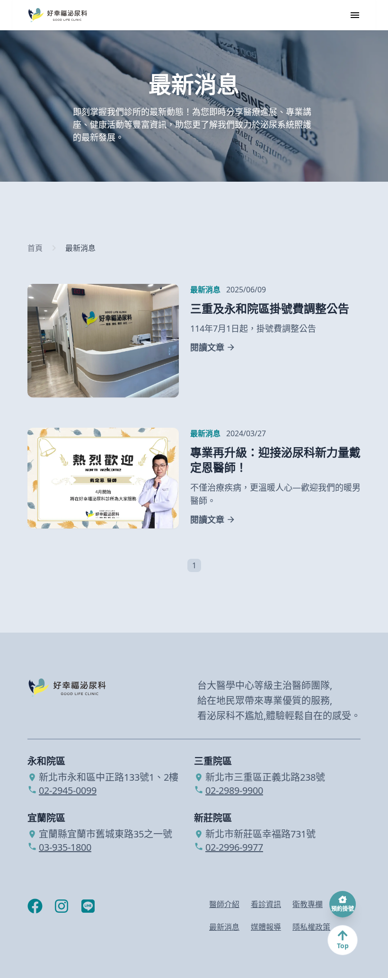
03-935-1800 (65, 847)
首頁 (35, 248)
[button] (178, 560)
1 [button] (194, 565)
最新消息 (80, 248)
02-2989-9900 (234, 790)
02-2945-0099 (68, 790)
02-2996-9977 (234, 847)
